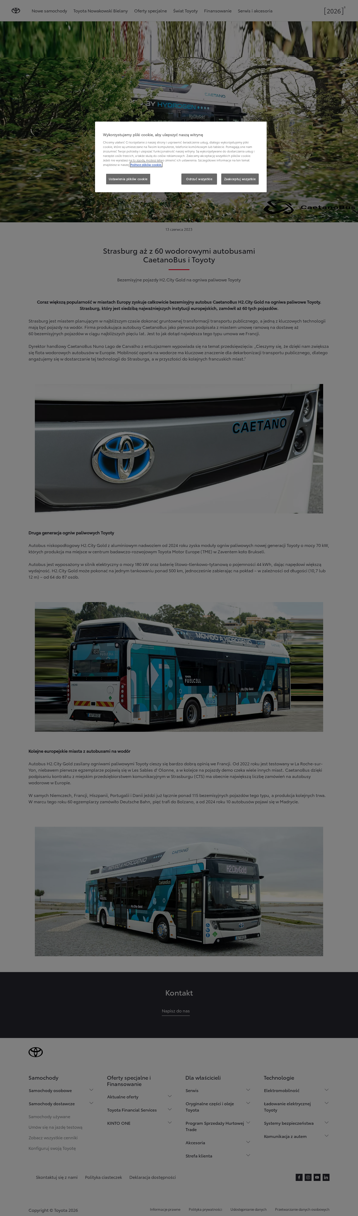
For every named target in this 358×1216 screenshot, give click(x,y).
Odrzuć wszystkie (199, 179)
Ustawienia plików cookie (128, 179)
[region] (181, 157)
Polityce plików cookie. (146, 164)
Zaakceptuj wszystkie (240, 179)
